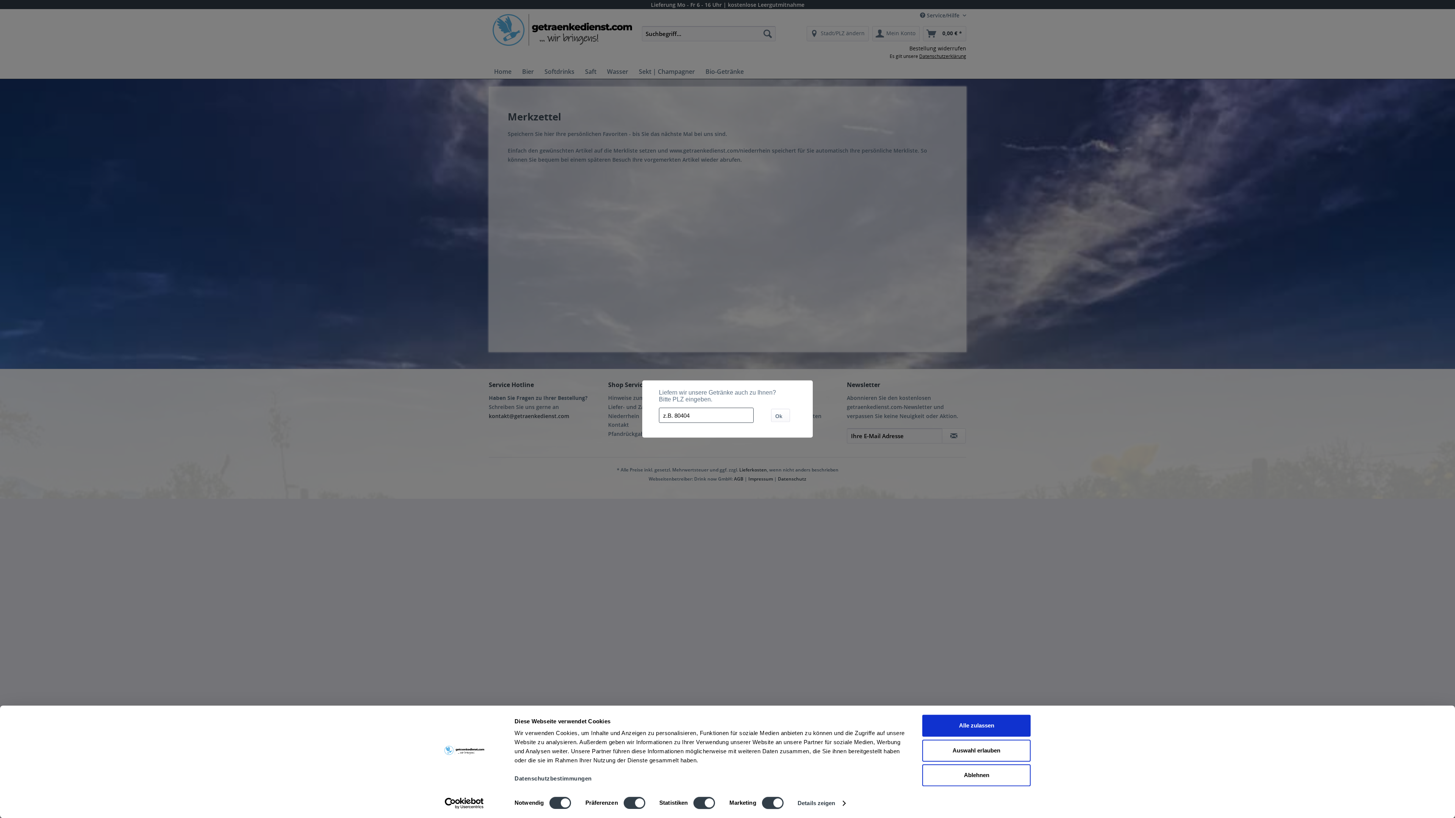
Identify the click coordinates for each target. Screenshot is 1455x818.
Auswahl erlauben (976, 750)
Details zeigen (816, 803)
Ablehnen (976, 775)
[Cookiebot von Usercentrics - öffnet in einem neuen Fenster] (464, 803)
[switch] (634, 803)
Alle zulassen (976, 725)
